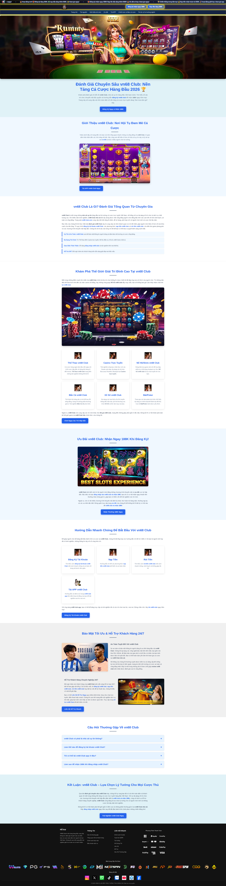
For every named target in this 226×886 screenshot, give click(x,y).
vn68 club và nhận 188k (114, 505)
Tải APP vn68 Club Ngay (91, 188)
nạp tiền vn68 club (122, 226)
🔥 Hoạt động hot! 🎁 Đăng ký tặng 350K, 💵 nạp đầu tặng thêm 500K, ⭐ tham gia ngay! (177, 2)
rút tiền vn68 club (137, 226)
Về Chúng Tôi (118, 843)
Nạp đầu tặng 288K (155, 6)
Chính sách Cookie (119, 835)
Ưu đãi (106, 12)
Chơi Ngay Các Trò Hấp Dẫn (75, 421)
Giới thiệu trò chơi (95, 12)
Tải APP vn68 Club (78, 589)
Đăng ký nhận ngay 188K (136, 6)
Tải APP (113, 12)
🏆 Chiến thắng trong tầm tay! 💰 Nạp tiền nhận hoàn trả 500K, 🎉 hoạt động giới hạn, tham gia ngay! (105, 2)
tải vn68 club (152, 607)
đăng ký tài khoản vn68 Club (93, 226)
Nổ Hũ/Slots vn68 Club (148, 363)
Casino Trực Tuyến (113, 363)
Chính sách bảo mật (93, 840)
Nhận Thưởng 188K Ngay (113, 512)
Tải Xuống (117, 840)
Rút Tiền (148, 559)
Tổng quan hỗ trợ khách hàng (95, 837)
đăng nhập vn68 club (92, 245)
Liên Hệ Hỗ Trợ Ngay (79, 695)
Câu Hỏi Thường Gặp (120, 852)
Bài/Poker (148, 395)
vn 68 (104, 140)
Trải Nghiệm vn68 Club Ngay (113, 816)
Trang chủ (74, 12)
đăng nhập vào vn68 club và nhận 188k (107, 494)
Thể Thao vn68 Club (78, 363)
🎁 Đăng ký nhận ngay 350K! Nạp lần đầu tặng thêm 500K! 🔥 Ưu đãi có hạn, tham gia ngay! (32, 2)
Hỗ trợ (63, 829)
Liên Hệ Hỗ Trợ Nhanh (72, 709)
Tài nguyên (83, 12)
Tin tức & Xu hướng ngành (146, 12)
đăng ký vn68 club (119, 97)
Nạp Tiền (113, 559)
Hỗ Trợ (116, 849)
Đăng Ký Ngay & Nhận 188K (113, 109)
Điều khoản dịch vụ (92, 843)
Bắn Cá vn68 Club (78, 395)
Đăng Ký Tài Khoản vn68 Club (75, 615)
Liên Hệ (116, 846)
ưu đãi (114, 503)
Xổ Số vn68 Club (113, 395)
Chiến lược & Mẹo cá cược (127, 12)
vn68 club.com (87, 220)
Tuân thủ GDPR (118, 837)
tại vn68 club (66, 285)
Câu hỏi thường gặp (92, 835)
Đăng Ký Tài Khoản (78, 559)
